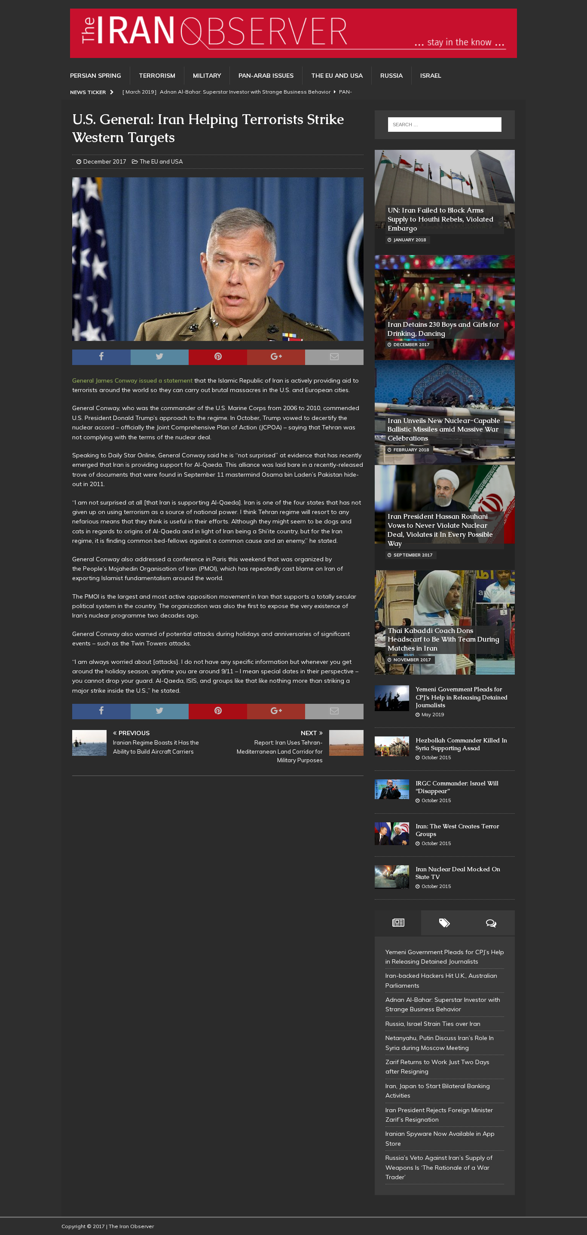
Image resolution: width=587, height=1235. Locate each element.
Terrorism (157, 75)
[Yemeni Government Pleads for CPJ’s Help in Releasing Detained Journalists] (392, 698)
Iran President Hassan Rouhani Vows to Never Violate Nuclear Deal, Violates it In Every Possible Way (440, 530)
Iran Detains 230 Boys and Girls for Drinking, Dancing (443, 329)
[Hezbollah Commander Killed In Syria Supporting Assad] (392, 746)
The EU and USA (337, 75)
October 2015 (436, 757)
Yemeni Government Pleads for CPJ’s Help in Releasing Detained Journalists (462, 697)
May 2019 (433, 715)
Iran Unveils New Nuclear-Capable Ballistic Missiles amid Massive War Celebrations (444, 429)
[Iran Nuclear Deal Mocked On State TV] (392, 877)
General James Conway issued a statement (132, 380)
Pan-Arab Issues (266, 75)
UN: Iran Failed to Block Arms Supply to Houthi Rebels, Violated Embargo (441, 219)
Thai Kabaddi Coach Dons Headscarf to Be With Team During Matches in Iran (443, 639)
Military (207, 75)
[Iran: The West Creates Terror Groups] (392, 833)
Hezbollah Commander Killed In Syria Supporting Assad (461, 744)
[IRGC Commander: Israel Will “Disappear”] (392, 789)
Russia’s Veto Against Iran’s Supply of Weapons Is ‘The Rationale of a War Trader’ (438, 1167)
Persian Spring (95, 75)
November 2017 (412, 660)
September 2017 (413, 555)
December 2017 (104, 161)
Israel (430, 75)
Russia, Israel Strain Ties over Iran (432, 1024)
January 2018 (410, 240)
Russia (391, 75)
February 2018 (411, 450)
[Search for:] (445, 124)
